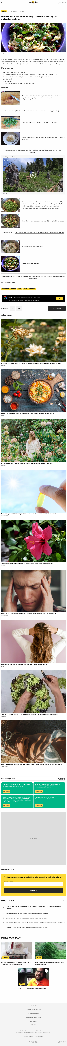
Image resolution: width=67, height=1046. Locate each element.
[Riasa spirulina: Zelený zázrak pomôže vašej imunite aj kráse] (50, 950)
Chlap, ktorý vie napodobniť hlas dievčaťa (32, 988)
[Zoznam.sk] (62, 2)
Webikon (41, 1036)
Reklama (33, 1021)
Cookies (34, 1006)
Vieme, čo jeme (32, 288)
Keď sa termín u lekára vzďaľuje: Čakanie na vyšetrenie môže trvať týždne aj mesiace (27, 913)
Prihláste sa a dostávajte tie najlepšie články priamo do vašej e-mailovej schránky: (32, 877)
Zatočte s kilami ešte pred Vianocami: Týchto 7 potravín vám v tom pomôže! (16, 963)
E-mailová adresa (8, 881)
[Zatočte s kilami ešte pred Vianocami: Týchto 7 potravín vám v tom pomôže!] (16, 950)
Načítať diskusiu (57, 308)
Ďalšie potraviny (5, 288)
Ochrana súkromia (33, 1017)
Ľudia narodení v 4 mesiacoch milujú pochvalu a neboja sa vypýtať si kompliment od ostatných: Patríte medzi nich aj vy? (35, 922)
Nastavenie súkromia (33, 1009)
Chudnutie (5, 957)
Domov (33, 1025)
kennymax (31, 1036)
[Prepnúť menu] (2, 2)
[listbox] (60, 901)
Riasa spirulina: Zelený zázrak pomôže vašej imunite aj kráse (49, 963)
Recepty (19, 288)
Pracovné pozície (8, 778)
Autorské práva (33, 1013)
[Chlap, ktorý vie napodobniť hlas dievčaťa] (33, 977)
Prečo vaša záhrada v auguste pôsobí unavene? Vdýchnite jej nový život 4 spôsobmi (26, 918)
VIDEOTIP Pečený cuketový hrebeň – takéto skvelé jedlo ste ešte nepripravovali (27, 927)
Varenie (4, 11)
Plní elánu (13, 288)
